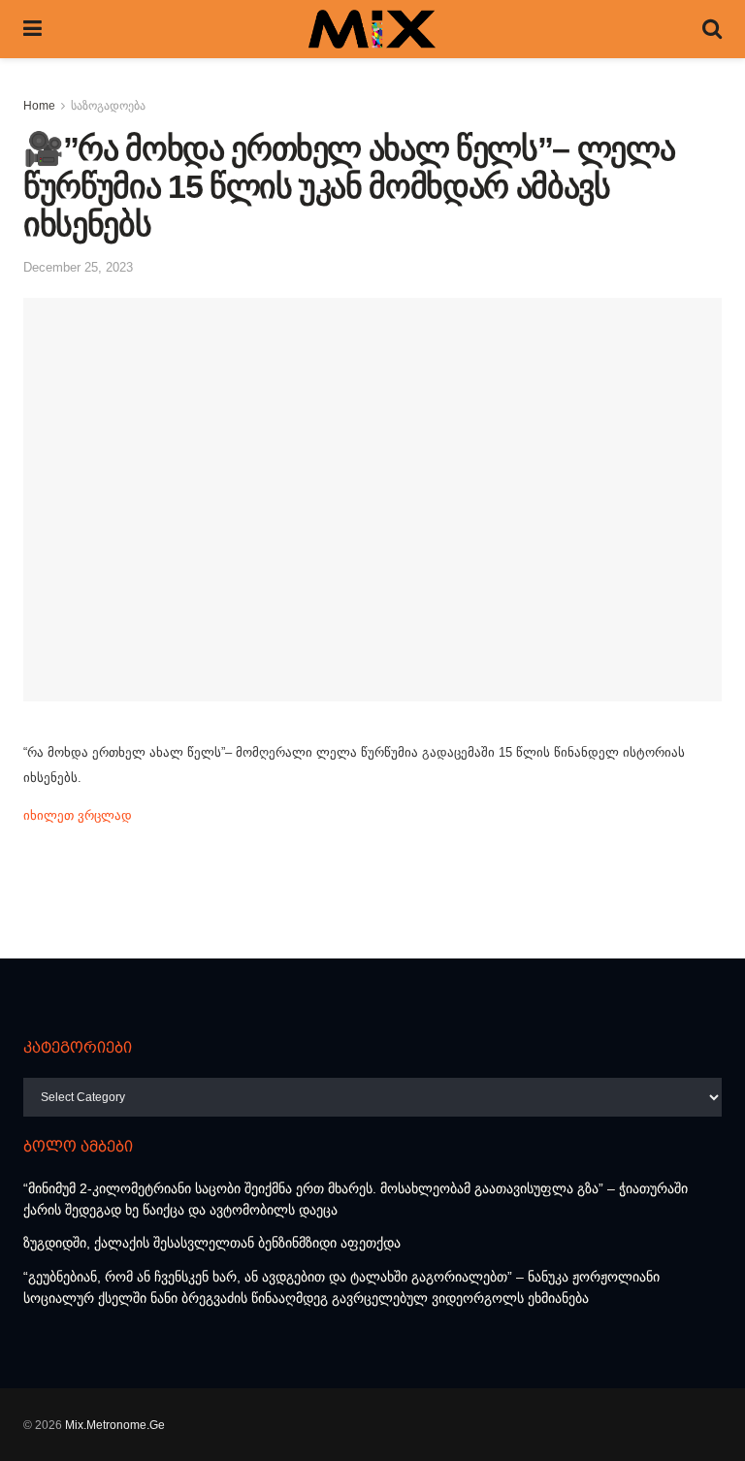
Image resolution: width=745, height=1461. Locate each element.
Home (39, 106)
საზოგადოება (108, 106)
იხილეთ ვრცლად (77, 815)
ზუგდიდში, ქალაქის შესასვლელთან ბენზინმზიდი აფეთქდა (212, 1242)
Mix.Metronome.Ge (115, 1425)
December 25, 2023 (78, 267)
